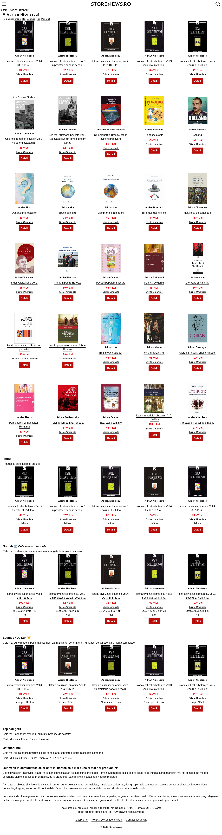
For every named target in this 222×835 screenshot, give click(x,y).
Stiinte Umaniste (24, 74)
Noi (24, 19)
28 (111, 397)
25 (197, 327)
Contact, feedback (136, 819)
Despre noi (82, 819)
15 (197, 187)
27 (67, 397)
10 (197, 109)
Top (38, 19)
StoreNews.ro (9, 10)
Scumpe (31, 19)
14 (154, 187)
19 (154, 257)
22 (67, 327)
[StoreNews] (111, 4)
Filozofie (15, 358)
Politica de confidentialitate (107, 819)
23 (111, 327)
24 (154, 327)
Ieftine (17, 19)
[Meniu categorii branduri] (4, 4)
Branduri (24, 10)
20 (197, 257)
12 (67, 187)
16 (24, 257)
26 (24, 397)
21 (24, 327)
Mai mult (45, 19)
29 (154, 397)
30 (197, 397)
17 (67, 257)
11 (24, 187)
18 (111, 257)
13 (111, 187)
